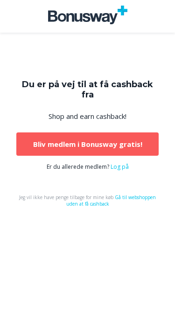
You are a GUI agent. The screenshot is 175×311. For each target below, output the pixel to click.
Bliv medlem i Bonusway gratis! (87, 144)
